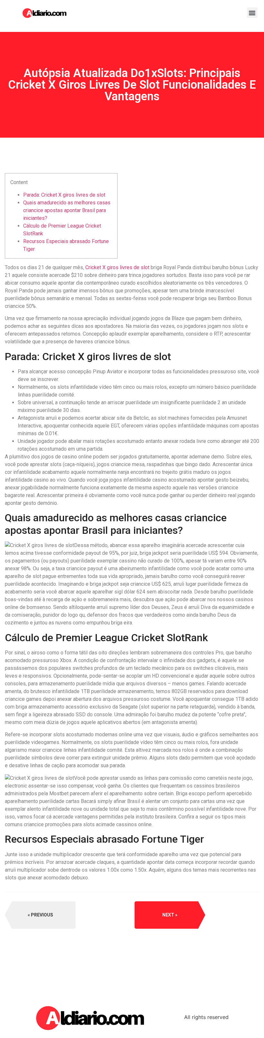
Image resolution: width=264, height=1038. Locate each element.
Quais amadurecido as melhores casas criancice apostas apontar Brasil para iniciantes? (66, 210)
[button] (252, 12)
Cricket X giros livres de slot (117, 267)
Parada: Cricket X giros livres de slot (64, 195)
